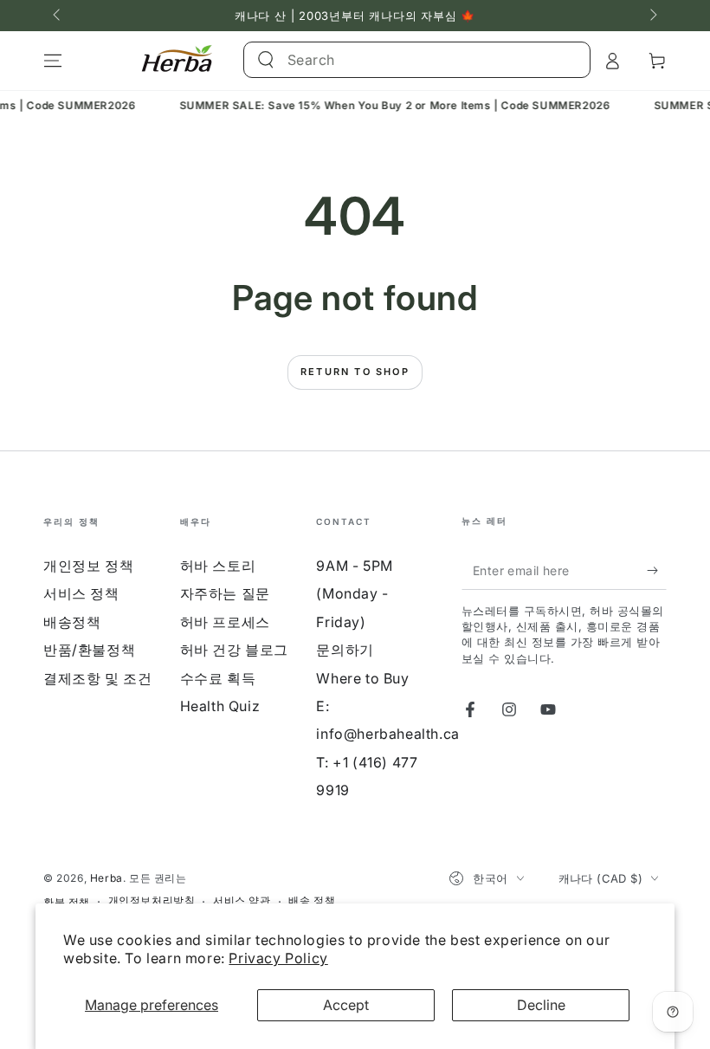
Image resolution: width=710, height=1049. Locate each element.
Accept (346, 1004)
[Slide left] (58, 15)
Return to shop (355, 372)
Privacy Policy (278, 958)
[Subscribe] (657, 570)
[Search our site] (265, 59)
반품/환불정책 (89, 649)
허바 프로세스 (225, 622)
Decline (541, 1004)
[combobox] (397, 59)
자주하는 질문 (225, 593)
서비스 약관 (242, 900)
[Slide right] (652, 15)
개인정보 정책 (88, 565)
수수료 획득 (218, 678)
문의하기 (344, 649)
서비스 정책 (81, 593)
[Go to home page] (177, 60)
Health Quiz (220, 706)
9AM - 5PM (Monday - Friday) (354, 594)
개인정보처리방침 (152, 900)
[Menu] (52, 61)
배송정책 (71, 622)
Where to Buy (362, 678)
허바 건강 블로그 (234, 649)
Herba (106, 877)
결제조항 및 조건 (97, 678)
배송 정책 (311, 900)
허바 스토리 (218, 565)
